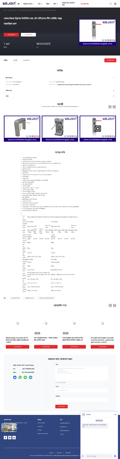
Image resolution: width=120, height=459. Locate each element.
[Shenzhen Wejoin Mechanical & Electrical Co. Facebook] (5, 437)
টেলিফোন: (58, 396)
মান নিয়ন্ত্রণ (40, 430)
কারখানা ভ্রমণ (40, 426)
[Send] (115, 456)
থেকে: (57, 386)
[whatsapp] (20, 377)
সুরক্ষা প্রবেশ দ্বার (15, 298)
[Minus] (115, 414)
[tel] (36, 377)
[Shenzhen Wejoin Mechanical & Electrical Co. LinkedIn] (14, 437)
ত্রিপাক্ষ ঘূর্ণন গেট (14, 10)
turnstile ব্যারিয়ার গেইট (65, 423)
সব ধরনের (62, 434)
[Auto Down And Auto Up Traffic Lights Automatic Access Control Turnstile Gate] (102, 323)
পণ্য (8, 10)
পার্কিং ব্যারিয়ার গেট (63, 427)
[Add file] (83, 456)
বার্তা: (57, 364)
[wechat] (25, 377)
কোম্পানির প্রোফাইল (41, 423)
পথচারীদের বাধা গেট (29, 298)
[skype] (30, 377)
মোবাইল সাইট (59, 453)
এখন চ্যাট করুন (11, 35)
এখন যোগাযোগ (61, 406)
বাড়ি (5, 10)
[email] (14, 377)
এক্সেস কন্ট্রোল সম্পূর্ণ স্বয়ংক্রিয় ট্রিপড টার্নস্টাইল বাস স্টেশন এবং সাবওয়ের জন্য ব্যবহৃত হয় (44, 340)
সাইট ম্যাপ (51, 453)
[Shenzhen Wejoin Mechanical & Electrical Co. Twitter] (9, 437)
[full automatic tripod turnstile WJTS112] (98, 128)
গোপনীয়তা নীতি (68, 453)
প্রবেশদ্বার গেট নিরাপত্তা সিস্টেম (46, 298)
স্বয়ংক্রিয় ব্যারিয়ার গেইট (64, 430)
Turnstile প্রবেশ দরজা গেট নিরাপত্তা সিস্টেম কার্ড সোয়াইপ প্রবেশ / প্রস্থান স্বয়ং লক (74, 340)
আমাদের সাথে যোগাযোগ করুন (43, 433)
